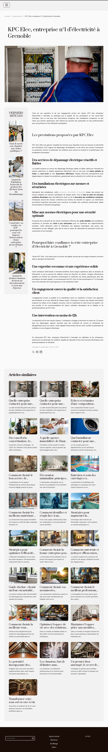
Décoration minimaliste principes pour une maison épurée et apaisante (53, 480)
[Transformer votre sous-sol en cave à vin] (23, 687)
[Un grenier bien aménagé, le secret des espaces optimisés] (85, 650)
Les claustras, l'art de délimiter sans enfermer (52, 665)
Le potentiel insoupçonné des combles (19, 665)
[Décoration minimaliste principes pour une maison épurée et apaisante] (54, 463)
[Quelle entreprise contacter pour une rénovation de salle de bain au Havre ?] (23, 389)
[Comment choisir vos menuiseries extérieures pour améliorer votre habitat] (54, 575)
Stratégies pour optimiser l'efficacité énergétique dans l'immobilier (21, 554)
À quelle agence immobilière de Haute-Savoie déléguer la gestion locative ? (54, 442)
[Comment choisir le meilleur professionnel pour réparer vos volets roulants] (85, 575)
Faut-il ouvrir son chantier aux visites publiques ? (16, 147)
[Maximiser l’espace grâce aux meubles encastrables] (85, 613)
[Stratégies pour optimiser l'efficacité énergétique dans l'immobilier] (23, 538)
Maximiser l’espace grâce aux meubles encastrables (82, 628)
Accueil (7, 16)
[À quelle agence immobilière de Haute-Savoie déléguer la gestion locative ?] (54, 426)
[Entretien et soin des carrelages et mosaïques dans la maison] (85, 463)
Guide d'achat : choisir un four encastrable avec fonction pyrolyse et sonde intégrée (22, 591)
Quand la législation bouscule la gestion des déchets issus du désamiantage (16, 187)
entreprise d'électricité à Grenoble (72, 192)
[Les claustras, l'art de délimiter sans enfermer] (54, 650)
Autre (54, 747)
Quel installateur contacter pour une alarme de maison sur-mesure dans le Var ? (84, 442)
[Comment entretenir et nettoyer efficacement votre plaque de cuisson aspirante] (85, 538)
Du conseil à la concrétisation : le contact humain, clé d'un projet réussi (21, 442)
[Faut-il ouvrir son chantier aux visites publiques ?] (16, 131)
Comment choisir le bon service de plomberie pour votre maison (22, 480)
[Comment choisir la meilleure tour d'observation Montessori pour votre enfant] (23, 613)
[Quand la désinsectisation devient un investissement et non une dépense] (17, 263)
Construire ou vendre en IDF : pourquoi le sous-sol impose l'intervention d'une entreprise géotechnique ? (16, 235)
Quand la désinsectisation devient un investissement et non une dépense (17, 282)
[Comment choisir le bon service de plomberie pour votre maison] (23, 463)
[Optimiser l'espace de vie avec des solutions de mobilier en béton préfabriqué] (54, 613)
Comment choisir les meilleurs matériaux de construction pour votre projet (23, 517)
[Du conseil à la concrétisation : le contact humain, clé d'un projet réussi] (23, 426)
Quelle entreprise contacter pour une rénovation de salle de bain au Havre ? (22, 405)
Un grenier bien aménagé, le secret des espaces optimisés (85, 665)
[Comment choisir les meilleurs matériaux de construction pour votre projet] (23, 501)
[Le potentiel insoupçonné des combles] (23, 650)
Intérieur (54, 740)
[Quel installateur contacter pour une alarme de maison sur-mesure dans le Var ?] (85, 426)
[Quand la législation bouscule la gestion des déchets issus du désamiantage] (16, 167)
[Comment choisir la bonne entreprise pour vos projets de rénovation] (54, 538)
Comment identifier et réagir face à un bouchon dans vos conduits (53, 517)
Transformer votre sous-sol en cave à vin (22, 700)
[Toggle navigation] (6, 4)
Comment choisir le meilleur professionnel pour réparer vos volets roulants (84, 591)
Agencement (17, 16)
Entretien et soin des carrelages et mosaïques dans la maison (83, 480)
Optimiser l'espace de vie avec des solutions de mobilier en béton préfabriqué (53, 629)
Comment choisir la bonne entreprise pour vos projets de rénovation (53, 554)
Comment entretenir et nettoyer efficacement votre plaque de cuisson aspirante (85, 554)
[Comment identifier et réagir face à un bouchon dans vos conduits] (54, 501)
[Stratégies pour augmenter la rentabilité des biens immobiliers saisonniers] (85, 501)
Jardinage (54, 744)
